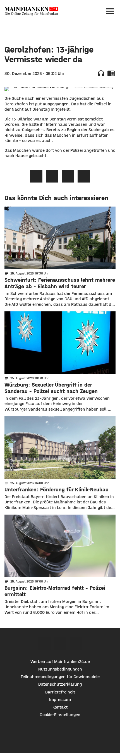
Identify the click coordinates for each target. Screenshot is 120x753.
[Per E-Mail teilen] (84, 176)
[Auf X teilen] (52, 176)
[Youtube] (76, 643)
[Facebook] (44, 643)
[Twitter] (60, 643)
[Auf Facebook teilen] (36, 176)
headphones (101, 73)
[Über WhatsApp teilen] (68, 176)
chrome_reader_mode (111, 73)
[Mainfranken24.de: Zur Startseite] (31, 11)
